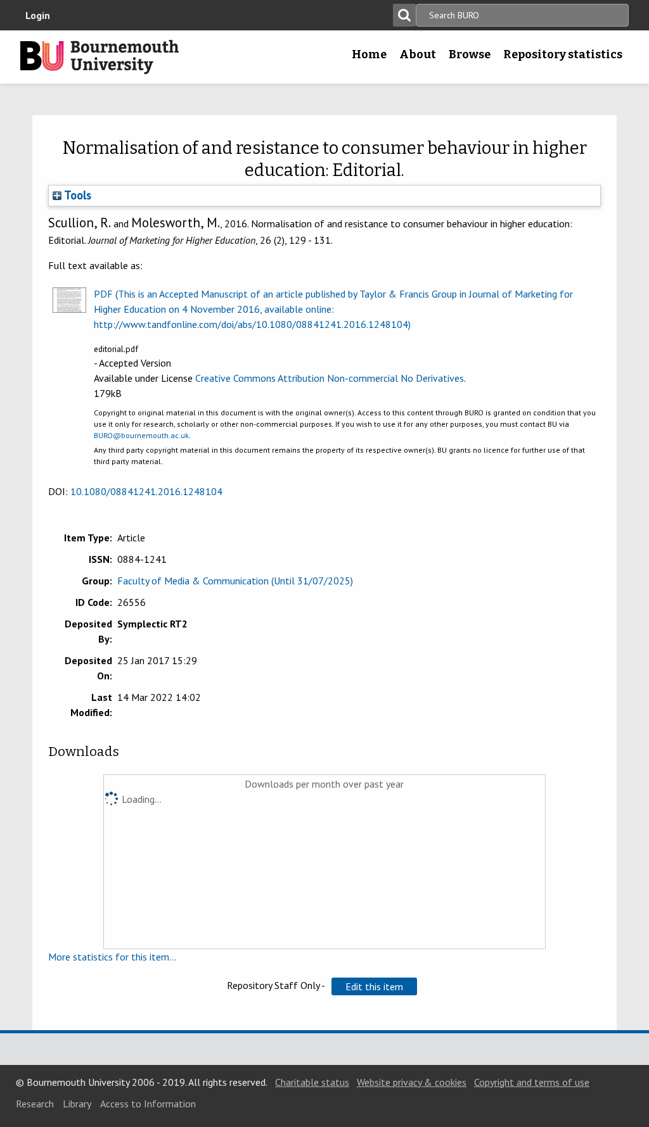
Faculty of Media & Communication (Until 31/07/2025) (235, 580)
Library (77, 1103)
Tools (76, 195)
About (417, 54)
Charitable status (312, 1082)
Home (369, 54)
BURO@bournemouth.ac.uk (141, 435)
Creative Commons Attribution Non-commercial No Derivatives (329, 378)
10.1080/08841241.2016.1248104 (146, 491)
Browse (470, 54)
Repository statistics (562, 54)
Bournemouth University (99, 57)
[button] (374, 986)
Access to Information (148, 1103)
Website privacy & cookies (411, 1082)
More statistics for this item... (112, 956)
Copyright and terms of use (531, 1082)
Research (35, 1103)
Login (37, 15)
